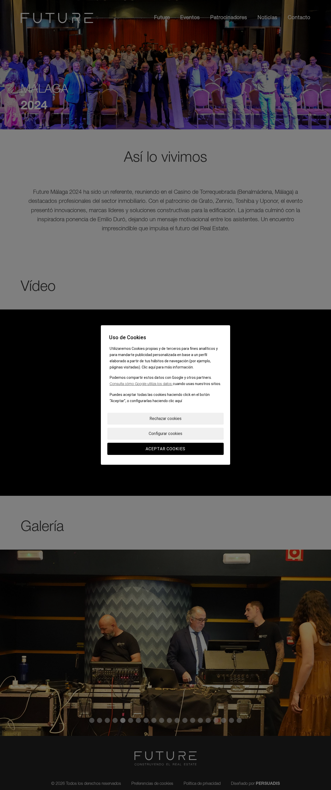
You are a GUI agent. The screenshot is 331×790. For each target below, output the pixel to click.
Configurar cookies (165, 433)
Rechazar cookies (165, 418)
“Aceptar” (117, 401)
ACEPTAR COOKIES (165, 448)
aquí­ (178, 401)
